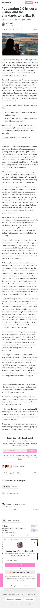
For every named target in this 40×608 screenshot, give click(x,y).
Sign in (36, 3)
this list (14, 412)
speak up (33, 414)
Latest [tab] (9, 520)
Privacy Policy (21, 580)
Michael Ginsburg (12, 504)
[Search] (36, 521)
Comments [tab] (6, 486)
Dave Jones (9, 23)
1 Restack (21, 466)
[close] (34, 542)
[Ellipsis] (37, 504)
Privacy (18, 594)
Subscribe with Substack (21, 572)
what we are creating (13, 404)
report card (27, 62)
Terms (24, 594)
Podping (5, 526)
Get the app (29, 599)
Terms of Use (30, 576)
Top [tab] (4, 520)
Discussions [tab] (16, 520)
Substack (10, 604)
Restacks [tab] (14, 486)
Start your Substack (15, 599)
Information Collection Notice (26, 578)
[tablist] (10, 487)
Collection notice (32, 594)
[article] (20, 530)
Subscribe (29, 3)
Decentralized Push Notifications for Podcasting (14, 529)
